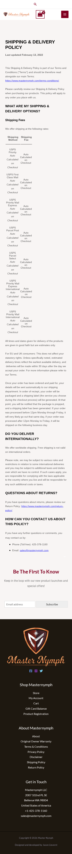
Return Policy (36, 767)
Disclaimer (36, 757)
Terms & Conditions (36, 746)
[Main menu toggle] (65, 14)
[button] (35, 4)
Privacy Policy (36, 751)
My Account (36, 698)
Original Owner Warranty (36, 741)
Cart (36, 703)
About (36, 736)
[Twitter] (41, 670)
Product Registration (36, 713)
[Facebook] (30, 670)
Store (36, 693)
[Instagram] (36, 670)
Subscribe (52, 604)
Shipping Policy (36, 762)
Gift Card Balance (36, 708)
